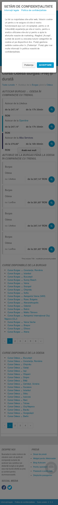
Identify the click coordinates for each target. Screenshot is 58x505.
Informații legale (11, 10)
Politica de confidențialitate (33, 10)
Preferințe (28, 64)
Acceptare (45, 64)
